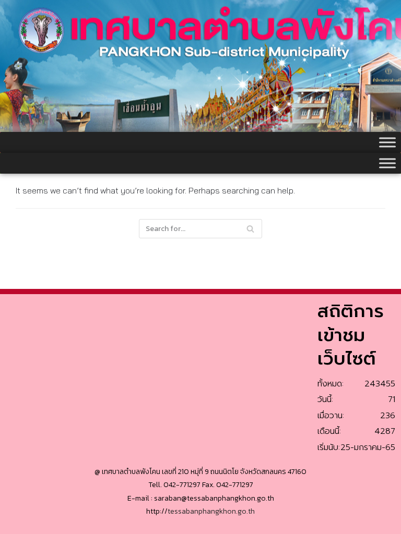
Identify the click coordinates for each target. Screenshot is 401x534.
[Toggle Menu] (387, 142)
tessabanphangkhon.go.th (211, 511)
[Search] (250, 228)
